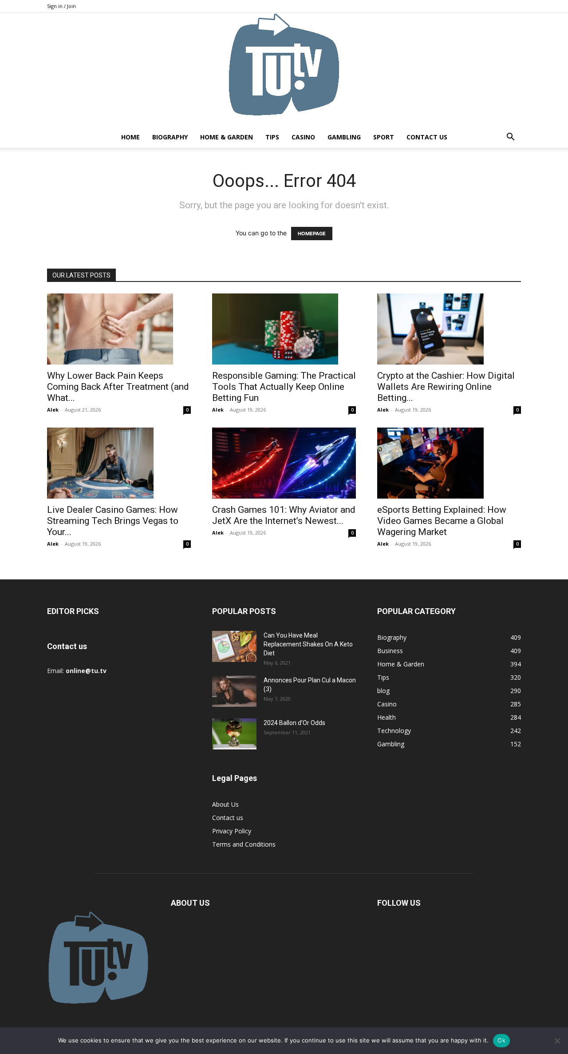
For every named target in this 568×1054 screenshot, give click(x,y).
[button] (510, 138)
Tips (272, 137)
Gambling (344, 137)
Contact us (426, 137)
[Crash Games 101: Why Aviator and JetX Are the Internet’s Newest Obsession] (284, 463)
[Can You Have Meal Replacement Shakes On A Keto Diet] (234, 646)
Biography (170, 137)
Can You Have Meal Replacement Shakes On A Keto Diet (308, 644)
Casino (303, 137)
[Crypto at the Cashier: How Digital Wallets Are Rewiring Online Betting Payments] (449, 329)
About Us (225, 804)
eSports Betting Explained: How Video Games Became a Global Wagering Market (441, 520)
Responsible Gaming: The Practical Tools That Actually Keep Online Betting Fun (284, 386)
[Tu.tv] (284, 70)
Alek (53, 409)
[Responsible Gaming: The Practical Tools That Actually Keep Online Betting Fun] (284, 329)
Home (130, 137)
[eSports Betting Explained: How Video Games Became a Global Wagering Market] (449, 463)
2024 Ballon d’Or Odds (294, 722)
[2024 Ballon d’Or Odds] (234, 733)
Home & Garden (226, 137)
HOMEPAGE (312, 233)
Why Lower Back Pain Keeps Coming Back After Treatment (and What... (118, 386)
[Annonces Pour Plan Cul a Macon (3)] (234, 691)
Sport (383, 137)
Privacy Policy (231, 831)
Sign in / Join (61, 6)
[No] (556, 1040)
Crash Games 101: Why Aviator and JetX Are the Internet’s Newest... (283, 515)
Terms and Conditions (244, 844)
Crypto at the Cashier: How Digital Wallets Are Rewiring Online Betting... (446, 386)
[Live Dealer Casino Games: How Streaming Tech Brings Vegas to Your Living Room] (119, 463)
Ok (501, 1040)
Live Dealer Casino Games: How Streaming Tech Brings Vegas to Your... (112, 520)
